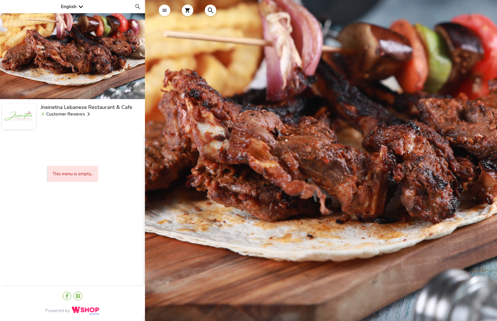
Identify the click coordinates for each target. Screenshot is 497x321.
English (69, 6)
